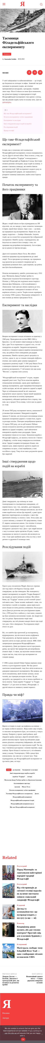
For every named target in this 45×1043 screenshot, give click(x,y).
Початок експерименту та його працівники (18, 117)
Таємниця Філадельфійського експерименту (19, 793)
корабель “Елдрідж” (19, 776)
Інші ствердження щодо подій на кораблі (17, 124)
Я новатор (7, 54)
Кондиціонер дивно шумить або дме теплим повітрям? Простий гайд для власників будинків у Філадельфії (29, 933)
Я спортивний (22, 944)
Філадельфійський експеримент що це (22, 803)
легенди (29, 776)
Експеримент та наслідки (12, 120)
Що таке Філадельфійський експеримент (22, 807)
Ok (23, 1039)
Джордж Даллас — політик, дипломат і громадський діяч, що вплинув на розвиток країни (10, 981)
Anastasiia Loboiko (10, 59)
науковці (17, 786)
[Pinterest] (40, 72)
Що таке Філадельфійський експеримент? (18, 113)
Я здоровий (21, 905)
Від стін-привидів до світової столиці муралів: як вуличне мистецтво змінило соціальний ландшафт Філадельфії (29, 893)
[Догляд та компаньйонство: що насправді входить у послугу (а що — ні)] (8, 911)
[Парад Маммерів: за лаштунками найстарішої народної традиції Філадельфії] (8, 872)
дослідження (16, 770)
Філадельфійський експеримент (22, 797)
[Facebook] (29, 72)
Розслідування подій (11, 127)
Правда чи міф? (9, 130)
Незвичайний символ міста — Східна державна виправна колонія (34, 979)
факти (37, 793)
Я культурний (22, 866)
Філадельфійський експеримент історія (22, 800)
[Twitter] (34, 72)
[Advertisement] (23, 829)
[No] (42, 1034)
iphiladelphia (6, 102)
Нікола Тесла (26, 786)
